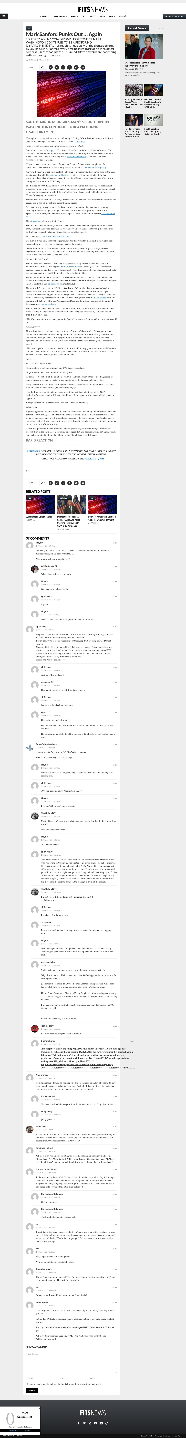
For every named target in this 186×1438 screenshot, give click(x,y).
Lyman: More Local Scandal (39, 517)
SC (84, 16)
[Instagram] (91, 1423)
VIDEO (102, 16)
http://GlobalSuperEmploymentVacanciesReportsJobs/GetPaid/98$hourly (77, 1064)
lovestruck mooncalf (76, 156)
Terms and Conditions (162, 1436)
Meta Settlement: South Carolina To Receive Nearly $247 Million (153, 103)
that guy (51, 150)
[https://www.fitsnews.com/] (93, 9)
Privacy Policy (177, 1436)
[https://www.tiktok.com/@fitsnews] (106, 1423)
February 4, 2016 (94, 458)
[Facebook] (80, 1423)
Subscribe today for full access (20, 1426)
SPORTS (92, 16)
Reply (115, 543)
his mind (81, 141)
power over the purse (70, 266)
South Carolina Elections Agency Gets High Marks (152, 131)
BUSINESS (44, 16)
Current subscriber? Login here (20, 1430)
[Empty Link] (160, 28)
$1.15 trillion (100, 297)
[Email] (102, 1423)
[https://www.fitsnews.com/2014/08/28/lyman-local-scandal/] (40, 504)
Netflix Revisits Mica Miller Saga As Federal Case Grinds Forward (132, 133)
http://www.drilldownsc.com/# (57, 1140)
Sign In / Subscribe (175, 16)
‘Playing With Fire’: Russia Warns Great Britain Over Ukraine (134, 103)
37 (54, 60)
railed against (48, 303)
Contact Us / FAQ (146, 1436)
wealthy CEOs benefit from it (56, 236)
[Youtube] (97, 1423)
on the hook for (55, 283)
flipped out (36, 221)
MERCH (112, 16)
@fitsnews (33, 451)
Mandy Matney (65, 529)
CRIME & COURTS (60, 16)
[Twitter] (86, 1423)
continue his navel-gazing (94, 167)
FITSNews (32, 60)
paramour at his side (58, 174)
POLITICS (74, 16)
